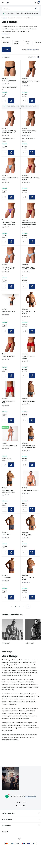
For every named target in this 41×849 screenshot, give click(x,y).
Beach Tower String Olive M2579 (29, 132)
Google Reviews (30, 796)
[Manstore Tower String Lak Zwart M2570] (30, 69)
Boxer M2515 (6, 535)
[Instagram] (20, 805)
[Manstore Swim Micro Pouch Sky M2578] (10, 165)
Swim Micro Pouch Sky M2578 (10, 179)
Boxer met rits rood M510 (8, 402)
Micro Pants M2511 (28, 401)
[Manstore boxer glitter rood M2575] (30, 344)
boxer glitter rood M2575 (28, 357)
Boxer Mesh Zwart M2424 (28, 313)
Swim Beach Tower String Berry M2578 (29, 223)
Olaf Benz (5, 78)
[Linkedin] (24, 805)
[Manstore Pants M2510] (10, 565)
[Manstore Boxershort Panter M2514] (30, 565)
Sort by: (24, 49)
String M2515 (27, 535)
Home (10, 18)
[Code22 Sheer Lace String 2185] (30, 478)
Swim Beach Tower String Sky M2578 (8, 268)
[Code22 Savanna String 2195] (10, 433)
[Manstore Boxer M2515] (10, 522)
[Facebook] (17, 805)
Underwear (22, 18)
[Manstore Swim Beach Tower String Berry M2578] (30, 210)
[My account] (35, 2)
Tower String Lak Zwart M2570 (30, 82)
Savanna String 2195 (9, 446)
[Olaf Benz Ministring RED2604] (10, 69)
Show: (30, 57)
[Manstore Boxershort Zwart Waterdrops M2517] (10, 478)
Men (15, 18)
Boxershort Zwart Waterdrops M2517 (8, 491)
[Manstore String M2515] (30, 523)
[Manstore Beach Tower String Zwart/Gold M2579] (10, 118)
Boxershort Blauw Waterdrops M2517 (29, 446)
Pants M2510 (6, 578)
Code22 (4, 443)
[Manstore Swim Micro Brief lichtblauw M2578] (30, 255)
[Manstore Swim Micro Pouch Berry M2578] (30, 165)
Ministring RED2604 (9, 81)
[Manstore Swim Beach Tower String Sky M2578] (10, 255)
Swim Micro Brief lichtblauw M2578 (28, 268)
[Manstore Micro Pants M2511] (30, 389)
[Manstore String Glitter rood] (10, 344)
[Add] (11, 100)
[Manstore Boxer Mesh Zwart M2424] (30, 299)
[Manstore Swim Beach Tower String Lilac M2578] (10, 210)
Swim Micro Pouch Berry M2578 (30, 179)
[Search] (36, 9)
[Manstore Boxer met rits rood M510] (10, 389)
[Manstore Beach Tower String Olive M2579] (30, 118)
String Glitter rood (8, 356)
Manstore (25, 78)
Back (5, 18)
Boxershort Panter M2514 (28, 579)
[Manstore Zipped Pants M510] (10, 299)
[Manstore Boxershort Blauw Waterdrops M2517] (30, 433)
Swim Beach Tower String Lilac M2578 (8, 223)
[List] (38, 57)
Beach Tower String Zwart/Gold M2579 (9, 132)
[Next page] (28, 606)
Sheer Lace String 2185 (30, 490)
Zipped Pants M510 (8, 312)
